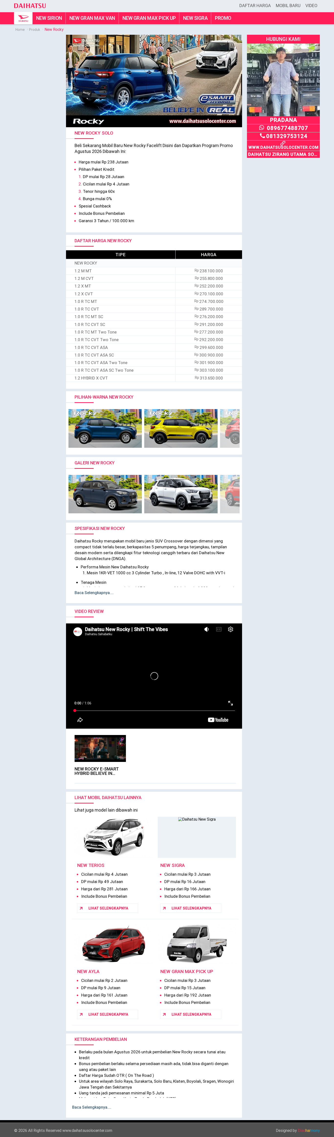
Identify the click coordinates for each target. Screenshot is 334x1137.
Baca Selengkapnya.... (94, 592)
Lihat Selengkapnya (108, 908)
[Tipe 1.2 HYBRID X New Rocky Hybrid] (105, 494)
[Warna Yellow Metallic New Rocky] (181, 428)
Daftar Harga (255, 5)
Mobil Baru (288, 5)
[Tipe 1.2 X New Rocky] (181, 494)
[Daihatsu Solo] (30, 3)
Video (311, 5)
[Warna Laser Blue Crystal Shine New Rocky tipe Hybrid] (105, 428)
